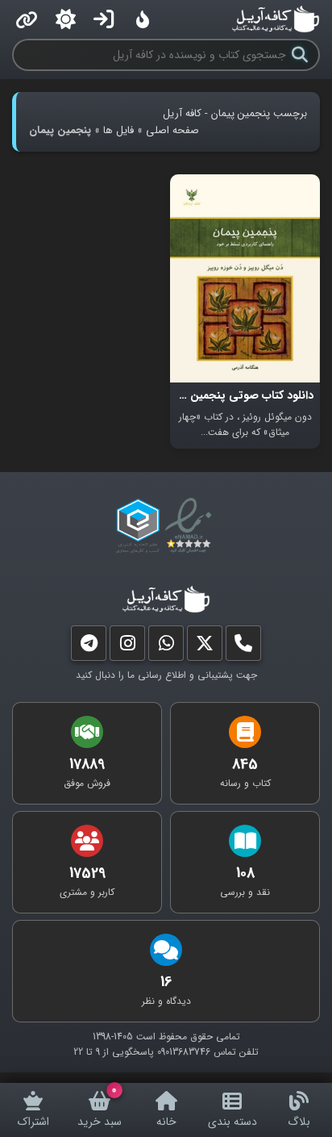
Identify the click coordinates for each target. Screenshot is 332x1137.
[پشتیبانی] (166, 646)
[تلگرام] (88, 646)
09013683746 (183, 1052)
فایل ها (118, 130)
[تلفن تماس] (243, 646)
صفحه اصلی (172, 130)
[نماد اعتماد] (191, 526)
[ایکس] (204, 646)
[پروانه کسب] (138, 526)
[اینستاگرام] (127, 646)
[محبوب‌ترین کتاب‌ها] (142, 19)
